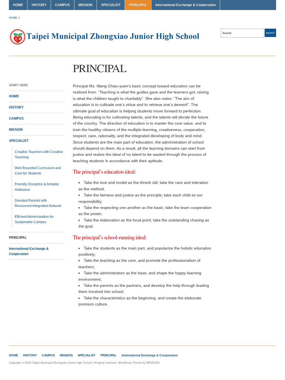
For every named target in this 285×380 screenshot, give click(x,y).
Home (13, 17)
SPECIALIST (111, 5)
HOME (18, 5)
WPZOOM (152, 362)
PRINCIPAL (138, 5)
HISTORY (39, 5)
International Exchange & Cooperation (186, 5)
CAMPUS (62, 5)
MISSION (85, 5)
